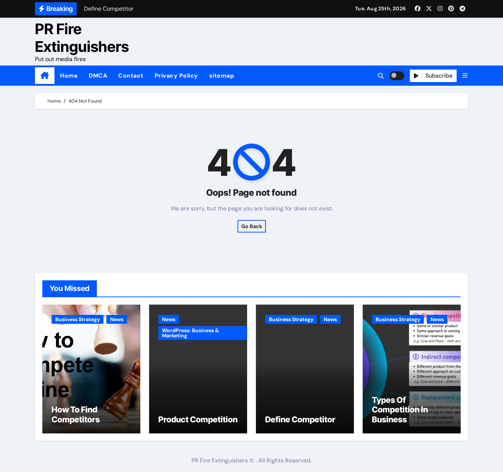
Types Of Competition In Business (400, 409)
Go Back (251, 226)
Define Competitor (300, 419)
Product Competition (198, 419)
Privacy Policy (176, 75)
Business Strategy (77, 319)
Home (69, 75)
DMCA (98, 75)
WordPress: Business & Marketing (190, 333)
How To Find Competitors (76, 414)
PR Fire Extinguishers (82, 38)
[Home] (44, 75)
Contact (131, 75)
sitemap (221, 75)
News (116, 319)
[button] (465, 75)
